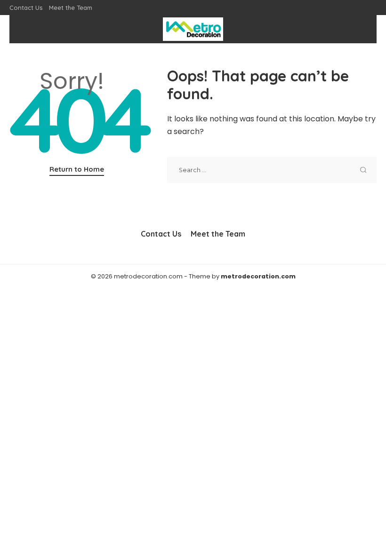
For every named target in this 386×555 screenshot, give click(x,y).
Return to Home (76, 169)
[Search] (361, 29)
